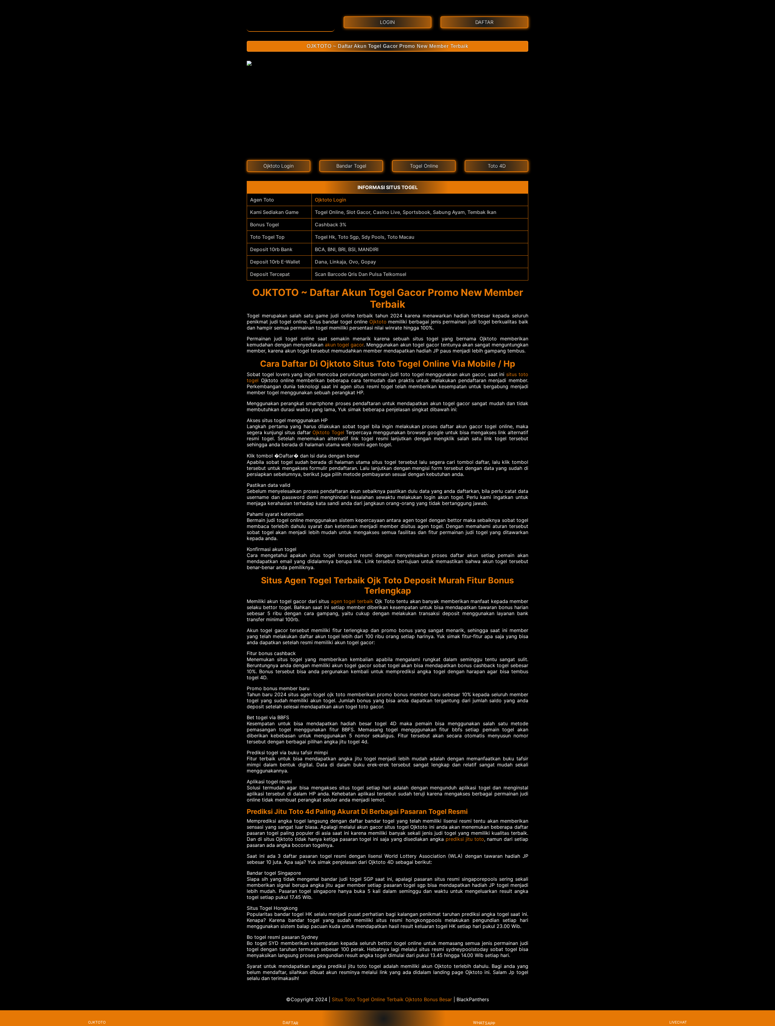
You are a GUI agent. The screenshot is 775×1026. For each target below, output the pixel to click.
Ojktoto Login (330, 200)
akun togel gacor (344, 345)
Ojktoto (378, 322)
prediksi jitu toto (465, 839)
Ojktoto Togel (328, 432)
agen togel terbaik (352, 601)
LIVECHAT (678, 1022)
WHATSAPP (484, 1023)
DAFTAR (290, 1022)
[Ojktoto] (291, 20)
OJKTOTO (97, 1022)
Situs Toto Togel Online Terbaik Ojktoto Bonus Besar (392, 999)
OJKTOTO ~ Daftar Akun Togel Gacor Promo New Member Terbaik (388, 46)
